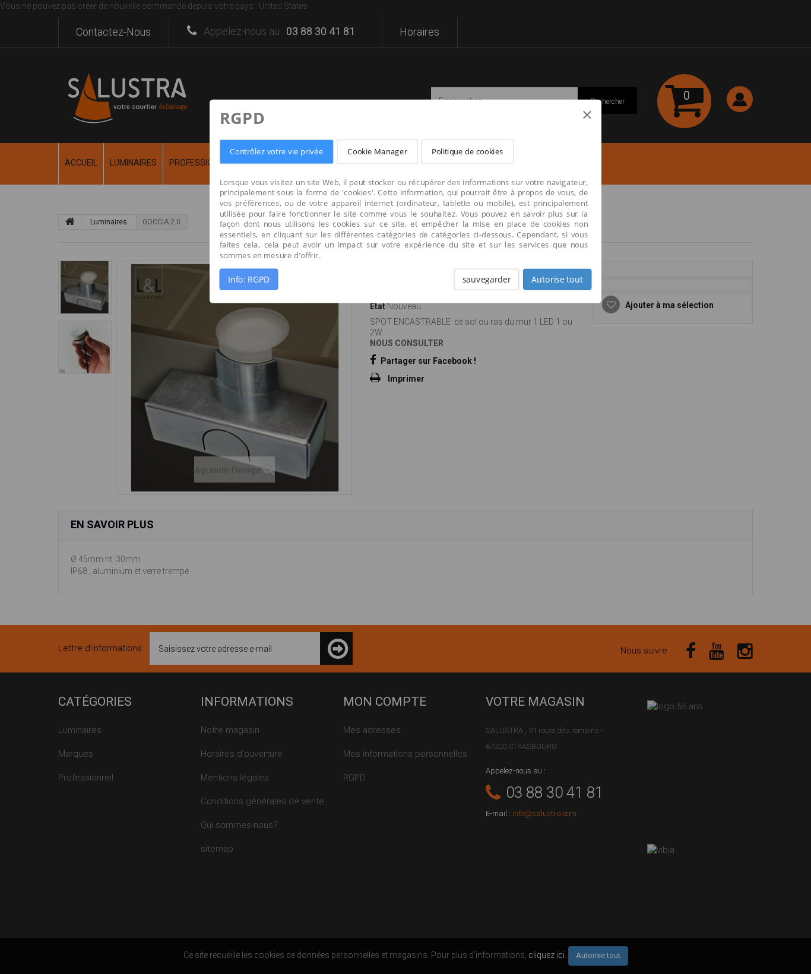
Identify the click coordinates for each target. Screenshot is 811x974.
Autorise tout (557, 279)
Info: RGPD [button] (249, 279)
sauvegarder (486, 279)
